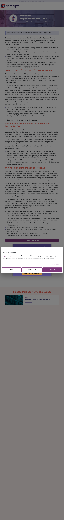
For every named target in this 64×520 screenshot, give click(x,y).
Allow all (52, 269)
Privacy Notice (8, 256)
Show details (55, 264)
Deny (11, 269)
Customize (31, 269)
